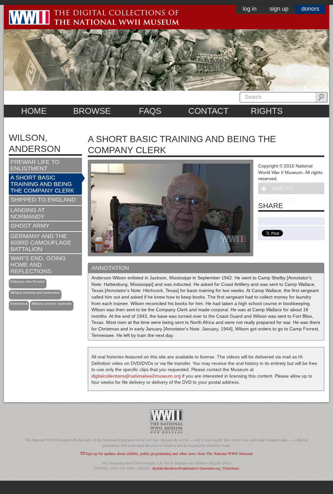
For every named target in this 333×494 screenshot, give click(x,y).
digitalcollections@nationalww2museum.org (136, 376)
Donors (310, 9)
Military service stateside (52, 303)
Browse (92, 111)
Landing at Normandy (27, 213)
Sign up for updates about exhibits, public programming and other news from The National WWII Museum (169, 453)
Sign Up (279, 9)
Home (34, 111)
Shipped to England (43, 199)
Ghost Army (29, 225)
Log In (250, 9)
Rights (267, 111)
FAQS (150, 111)
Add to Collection (278, 190)
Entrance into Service (27, 281)
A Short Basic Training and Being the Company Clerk (42, 184)
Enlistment (18, 303)
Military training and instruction (35, 292)
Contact (208, 111)
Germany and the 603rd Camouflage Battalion (40, 242)
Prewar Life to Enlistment (35, 165)
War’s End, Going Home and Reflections (38, 264)
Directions (231, 468)
